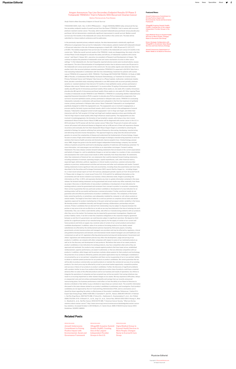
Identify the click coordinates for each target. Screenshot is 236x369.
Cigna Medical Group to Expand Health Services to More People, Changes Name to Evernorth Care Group (127, 330)
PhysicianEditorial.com (163, 360)
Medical (92, 18)
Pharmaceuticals (100, 18)
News (204, 2)
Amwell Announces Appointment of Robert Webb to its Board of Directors (158, 50)
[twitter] (227, 2)
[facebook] (231, 2)
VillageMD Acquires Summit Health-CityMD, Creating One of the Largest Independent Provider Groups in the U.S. (102, 330)
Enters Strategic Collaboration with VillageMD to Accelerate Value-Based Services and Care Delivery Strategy (158, 44)
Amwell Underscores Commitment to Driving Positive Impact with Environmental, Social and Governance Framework (76, 330)
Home (197, 2)
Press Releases (110, 18)
